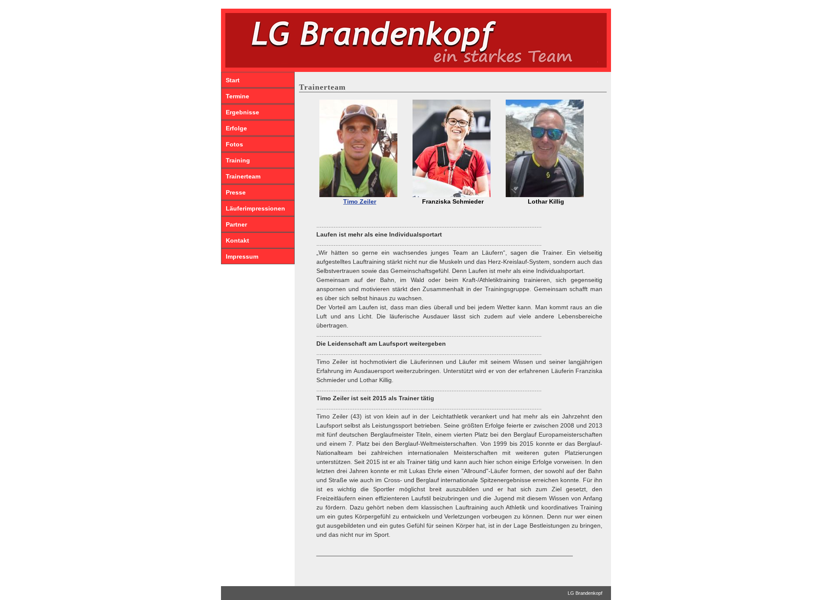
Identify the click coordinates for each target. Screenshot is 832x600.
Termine (237, 96)
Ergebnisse (242, 112)
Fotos (234, 144)
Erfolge (236, 128)
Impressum (242, 256)
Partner (236, 224)
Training (238, 160)
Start (233, 80)
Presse (236, 192)
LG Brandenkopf (585, 593)
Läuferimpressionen (255, 208)
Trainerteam (243, 176)
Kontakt (237, 240)
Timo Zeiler (359, 201)
